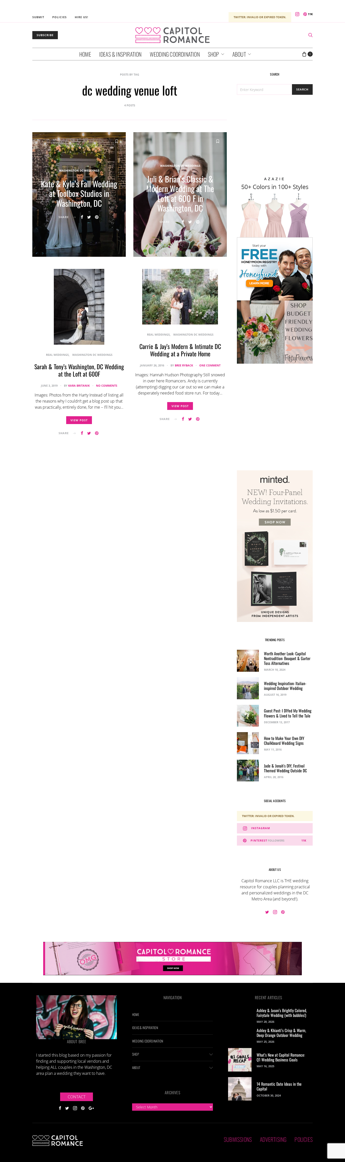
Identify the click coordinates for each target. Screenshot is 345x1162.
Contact (76, 1097)
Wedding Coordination (175, 54)
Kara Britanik (79, 385)
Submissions (238, 1139)
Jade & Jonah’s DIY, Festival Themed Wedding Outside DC (285, 768)
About (239, 54)
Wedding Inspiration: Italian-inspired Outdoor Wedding (285, 685)
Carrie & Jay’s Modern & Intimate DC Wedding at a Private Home (180, 350)
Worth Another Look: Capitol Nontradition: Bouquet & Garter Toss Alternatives (287, 658)
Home (85, 54)
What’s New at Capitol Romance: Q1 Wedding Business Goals (281, 1057)
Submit (38, 17)
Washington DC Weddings (79, 170)
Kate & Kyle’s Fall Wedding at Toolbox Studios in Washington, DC (79, 193)
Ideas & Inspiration (120, 54)
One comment (209, 365)
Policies (59, 17)
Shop (213, 54)
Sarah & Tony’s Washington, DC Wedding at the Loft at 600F (79, 370)
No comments (106, 385)
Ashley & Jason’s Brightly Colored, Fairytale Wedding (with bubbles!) (282, 1012)
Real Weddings (57, 355)
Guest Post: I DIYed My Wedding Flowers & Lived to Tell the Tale (287, 713)
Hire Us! (81, 17)
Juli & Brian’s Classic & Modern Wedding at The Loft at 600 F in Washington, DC (180, 193)
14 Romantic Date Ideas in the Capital (279, 1086)
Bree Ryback (184, 365)
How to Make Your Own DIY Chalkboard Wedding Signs (284, 740)
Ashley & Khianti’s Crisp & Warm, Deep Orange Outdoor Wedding (281, 1032)
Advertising (273, 1139)
